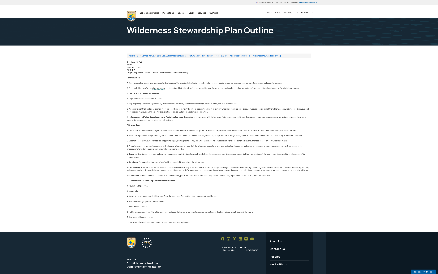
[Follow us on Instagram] (229, 239)
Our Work (213, 13)
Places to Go (168, 13)
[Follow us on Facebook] (223, 239)
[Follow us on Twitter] (235, 239)
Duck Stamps (288, 13)
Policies (275, 256)
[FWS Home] (131, 16)
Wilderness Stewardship (240, 55)
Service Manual (148, 55)
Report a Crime (302, 13)
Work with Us (278, 264)
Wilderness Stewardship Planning (267, 55)
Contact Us (277, 249)
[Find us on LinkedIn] (241, 239)
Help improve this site (423, 271)
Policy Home (134, 55)
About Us (276, 241)
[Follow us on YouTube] (253, 239)
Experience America (149, 13)
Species (181, 13)
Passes (269, 13)
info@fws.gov (252, 250)
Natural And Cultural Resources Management (208, 55)
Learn (191, 13)
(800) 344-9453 (229, 250)
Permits (277, 13)
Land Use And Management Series (171, 55)
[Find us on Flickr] (246, 239)
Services (202, 13)
